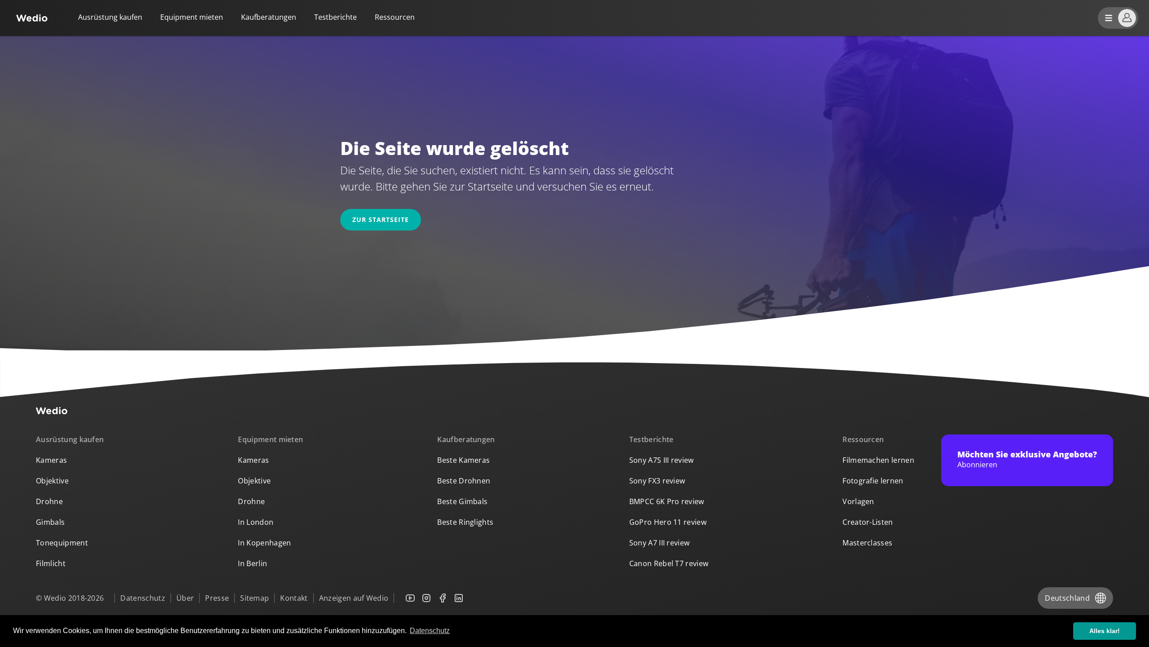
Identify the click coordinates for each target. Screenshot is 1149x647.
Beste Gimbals (462, 501)
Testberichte (335, 17)
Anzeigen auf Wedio (354, 598)
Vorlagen (858, 501)
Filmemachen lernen (878, 460)
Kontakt (293, 598)
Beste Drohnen (463, 481)
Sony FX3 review (657, 481)
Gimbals (50, 522)
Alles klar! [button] (1104, 630)
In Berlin (252, 563)
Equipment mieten (191, 17)
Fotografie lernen (872, 481)
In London (255, 522)
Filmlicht (51, 563)
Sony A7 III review (659, 543)
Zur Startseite (380, 219)
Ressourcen (863, 439)
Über (185, 598)
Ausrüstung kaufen (110, 17)
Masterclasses (867, 543)
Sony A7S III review (661, 460)
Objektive (52, 481)
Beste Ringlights (465, 522)
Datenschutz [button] (430, 630)
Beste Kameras (463, 460)
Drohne (49, 501)
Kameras (51, 460)
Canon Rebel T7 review (669, 563)
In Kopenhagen (264, 543)
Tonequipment (62, 543)
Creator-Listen (867, 522)
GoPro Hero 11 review (667, 522)
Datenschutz (142, 598)
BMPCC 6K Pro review (666, 501)
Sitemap (254, 598)
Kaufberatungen (268, 17)
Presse (217, 598)
